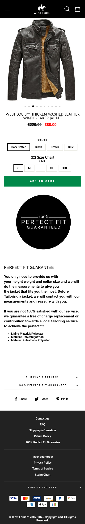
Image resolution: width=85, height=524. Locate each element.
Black (38, 147)
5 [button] (41, 107)
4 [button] (37, 107)
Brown (55, 147)
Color (42, 140)
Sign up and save (42, 488)
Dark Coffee (18, 147)
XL (51, 168)
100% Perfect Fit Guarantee (43, 385)
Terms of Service (42, 468)
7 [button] (49, 107)
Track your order (42, 456)
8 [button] (52, 107)
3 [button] (33, 106)
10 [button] (60, 107)
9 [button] (56, 107)
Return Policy (42, 436)
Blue (71, 147)
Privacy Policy (42, 462)
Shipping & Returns (42, 377)
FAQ (42, 424)
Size (42, 161)
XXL (65, 168)
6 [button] (45, 107)
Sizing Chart (42, 474)
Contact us (42, 418)
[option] (42, 60)
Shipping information (42, 430)
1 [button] (26, 107)
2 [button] (29, 107)
